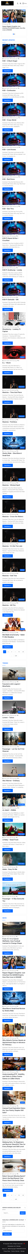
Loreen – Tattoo (8, 717)
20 (23, 651)
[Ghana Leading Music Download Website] (7, 3)
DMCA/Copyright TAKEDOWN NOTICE (17, 1248)
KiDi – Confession (9, 90)
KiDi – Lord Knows (9, 149)
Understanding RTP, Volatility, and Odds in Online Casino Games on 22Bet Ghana (13, 1076)
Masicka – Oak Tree (9, 576)
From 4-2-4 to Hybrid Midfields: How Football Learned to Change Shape (12, 941)
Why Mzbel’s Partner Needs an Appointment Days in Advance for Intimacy (13, 1042)
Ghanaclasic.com (12, 1246)
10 (19, 651)
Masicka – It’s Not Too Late (12, 546)
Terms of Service (15, 1251)
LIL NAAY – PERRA (9, 810)
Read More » (7, 70)
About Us (4, 1248)
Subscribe (7, 1234)
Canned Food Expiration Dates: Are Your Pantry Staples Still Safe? (14, 1110)
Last (16, 655)
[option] (14, 20)
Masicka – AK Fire (9, 605)
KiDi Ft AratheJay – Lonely (12, 270)
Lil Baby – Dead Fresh (10, 840)
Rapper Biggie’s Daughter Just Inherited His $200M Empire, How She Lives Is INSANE (13, 28)
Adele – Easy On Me (9, 869)
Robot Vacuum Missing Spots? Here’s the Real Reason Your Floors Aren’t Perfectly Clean (13, 1178)
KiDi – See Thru (8, 209)
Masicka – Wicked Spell (11, 485)
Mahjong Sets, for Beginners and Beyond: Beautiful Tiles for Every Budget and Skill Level (13, 1144)
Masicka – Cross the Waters (12, 516)
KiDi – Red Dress (8, 179)
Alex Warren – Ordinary (11, 781)
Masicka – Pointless (9, 422)
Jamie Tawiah (7, 58)
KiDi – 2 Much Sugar (9, 61)
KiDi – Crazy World (9, 120)
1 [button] (13, 34)
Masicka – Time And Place (12, 392)
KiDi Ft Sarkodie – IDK (10, 299)
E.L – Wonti (6, 363)
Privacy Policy (7, 1251)
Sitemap (18, 1246)
